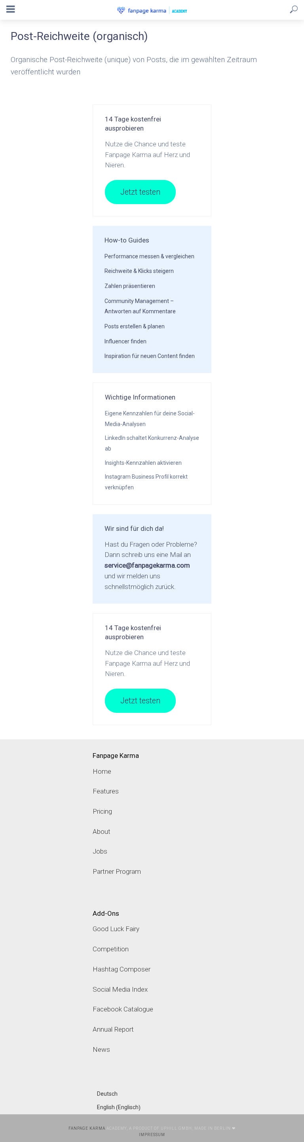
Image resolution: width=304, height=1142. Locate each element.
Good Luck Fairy (116, 929)
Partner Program (117, 871)
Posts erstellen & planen (134, 326)
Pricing (102, 811)
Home (102, 771)
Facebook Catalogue (123, 1009)
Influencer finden (125, 341)
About (101, 831)
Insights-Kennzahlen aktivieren (143, 463)
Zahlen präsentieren (129, 286)
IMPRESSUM (152, 1135)
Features (106, 791)
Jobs (100, 851)
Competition (111, 949)
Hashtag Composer (121, 969)
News (101, 1049)
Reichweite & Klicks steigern (139, 271)
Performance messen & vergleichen (149, 256)
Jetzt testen (140, 192)
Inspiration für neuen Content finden (149, 356)
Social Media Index (120, 989)
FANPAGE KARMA (86, 1128)
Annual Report (113, 1029)
